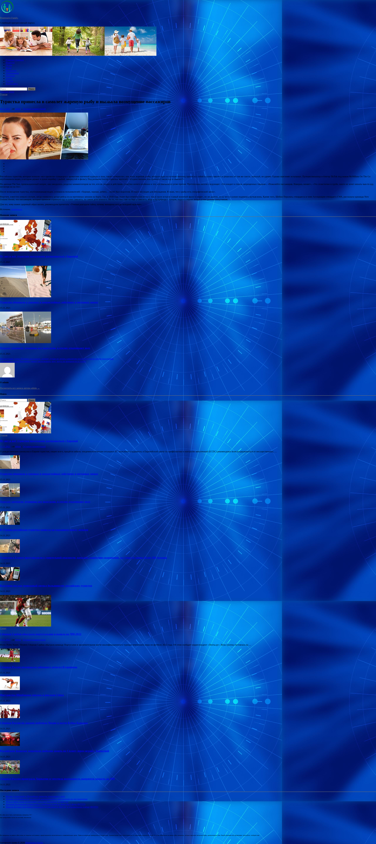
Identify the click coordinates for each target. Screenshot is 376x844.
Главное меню (7, 92)
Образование (12, 73)
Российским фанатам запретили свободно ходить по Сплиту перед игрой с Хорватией (54, 750)
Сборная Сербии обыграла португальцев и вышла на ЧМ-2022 (40, 634)
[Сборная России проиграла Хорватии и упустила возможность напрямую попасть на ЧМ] (10, 773)
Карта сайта (12, 83)
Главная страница (15, 60)
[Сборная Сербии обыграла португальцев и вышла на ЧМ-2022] (25, 625)
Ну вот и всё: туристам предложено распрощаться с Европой (39, 256)
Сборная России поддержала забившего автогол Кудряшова (38, 667)
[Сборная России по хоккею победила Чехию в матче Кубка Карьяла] (10, 717)
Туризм (9, 81)
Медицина (11, 70)
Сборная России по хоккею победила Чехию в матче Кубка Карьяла (44, 722)
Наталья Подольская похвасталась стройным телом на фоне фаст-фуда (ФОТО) (45, 804)
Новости (10, 62)
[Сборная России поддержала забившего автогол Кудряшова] (10, 661)
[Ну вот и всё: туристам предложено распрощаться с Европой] (25, 250)
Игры (8, 68)
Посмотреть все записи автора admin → (20, 388)
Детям (9, 65)
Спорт (9, 78)
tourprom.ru (16, 209)
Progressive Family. (9, 18)
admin (18, 109)
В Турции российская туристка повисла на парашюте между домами (44, 529)
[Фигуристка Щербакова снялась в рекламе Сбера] (10, 689)
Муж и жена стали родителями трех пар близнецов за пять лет (37, 801)
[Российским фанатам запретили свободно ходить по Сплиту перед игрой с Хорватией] (10, 745)
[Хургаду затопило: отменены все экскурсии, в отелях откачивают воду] (25, 342)
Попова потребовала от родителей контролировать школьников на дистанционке (47, 799)
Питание (10, 76)
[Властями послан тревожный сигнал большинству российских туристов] (10, 580)
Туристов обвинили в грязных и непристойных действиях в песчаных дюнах (49, 302)
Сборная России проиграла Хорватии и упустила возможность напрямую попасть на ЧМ (57, 778)
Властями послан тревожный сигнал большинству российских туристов (46, 585)
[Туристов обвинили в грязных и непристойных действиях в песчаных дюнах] (25, 296)
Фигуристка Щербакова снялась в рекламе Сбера (32, 695)
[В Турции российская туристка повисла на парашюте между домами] (10, 524)
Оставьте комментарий (34, 109)
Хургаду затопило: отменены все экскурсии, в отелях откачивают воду (45, 348)
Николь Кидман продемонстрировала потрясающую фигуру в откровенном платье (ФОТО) (52, 807)
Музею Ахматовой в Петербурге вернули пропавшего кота (35, 796)
